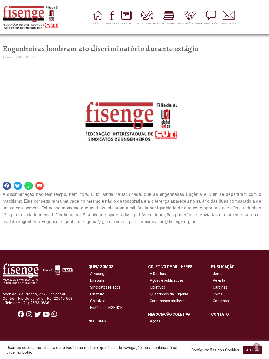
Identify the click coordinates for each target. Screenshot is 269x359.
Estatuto (96, 294)
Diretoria (96, 280)
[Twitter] (38, 314)
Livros (218, 294)
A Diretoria (157, 273)
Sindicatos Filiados (105, 287)
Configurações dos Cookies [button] (215, 350)
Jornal (218, 273)
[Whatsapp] (54, 314)
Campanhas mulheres (167, 301)
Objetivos (97, 301)
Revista (219, 280)
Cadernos (221, 301)
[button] (7, 186)
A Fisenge (97, 273)
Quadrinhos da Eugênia (168, 294)
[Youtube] (46, 314)
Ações (154, 321)
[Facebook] (21, 314)
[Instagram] (29, 314)
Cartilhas (220, 287)
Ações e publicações (166, 280)
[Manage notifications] (256, 347)
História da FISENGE (105, 308)
